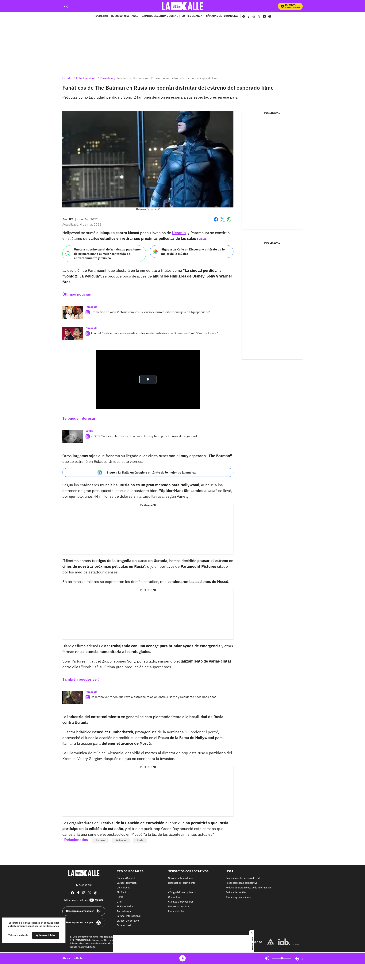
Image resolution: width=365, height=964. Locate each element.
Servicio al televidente (180, 878)
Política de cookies (236, 892)
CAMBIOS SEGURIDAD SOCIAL (160, 16)
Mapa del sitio (176, 911)
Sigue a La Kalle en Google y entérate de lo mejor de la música (151, 472)
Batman (100, 840)
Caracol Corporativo (128, 921)
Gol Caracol (123, 888)
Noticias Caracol (126, 878)
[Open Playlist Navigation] (302, 958)
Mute (267, 958)
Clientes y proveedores (180, 902)
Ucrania (179, 232)
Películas (121, 840)
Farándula (106, 78)
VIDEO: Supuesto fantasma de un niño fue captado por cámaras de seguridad (144, 436)
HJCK (120, 897)
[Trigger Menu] (65, 6)
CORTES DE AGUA (192, 16)
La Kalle (67, 78)
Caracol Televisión (126, 883)
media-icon (182, 958)
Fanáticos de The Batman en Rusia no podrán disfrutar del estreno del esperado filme (167, 78)
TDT (170, 888)
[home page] (182, 6)
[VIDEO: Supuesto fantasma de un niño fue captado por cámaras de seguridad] (72, 436)
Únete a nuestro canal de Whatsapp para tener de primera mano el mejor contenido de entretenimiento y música (107, 253)
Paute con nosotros (178, 906)
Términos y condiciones (238, 897)
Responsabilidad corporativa (241, 883)
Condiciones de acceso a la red (243, 878)
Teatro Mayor (124, 911)
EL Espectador (125, 906)
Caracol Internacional (129, 916)
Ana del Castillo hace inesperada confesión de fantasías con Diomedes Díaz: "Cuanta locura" (154, 333)
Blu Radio (122, 892)
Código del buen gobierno (182, 892)
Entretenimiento (86, 78)
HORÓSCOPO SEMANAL (124, 16)
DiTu (119, 902)
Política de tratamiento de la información (248, 888)
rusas (202, 238)
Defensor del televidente (181, 883)
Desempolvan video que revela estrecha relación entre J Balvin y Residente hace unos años (153, 697)
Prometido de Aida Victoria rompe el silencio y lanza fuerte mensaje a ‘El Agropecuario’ (150, 312)
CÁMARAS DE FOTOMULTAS (222, 16)
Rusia (140, 840)
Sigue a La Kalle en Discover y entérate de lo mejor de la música (193, 251)
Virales (90, 431)
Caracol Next (124, 925)
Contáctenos (175, 897)
